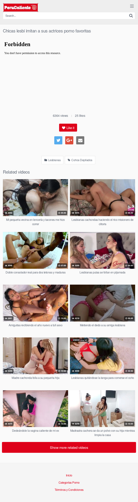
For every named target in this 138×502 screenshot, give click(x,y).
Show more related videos (69, 447)
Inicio (69, 475)
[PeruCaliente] (20, 7)
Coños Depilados (81, 160)
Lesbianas (54, 160)
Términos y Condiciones (69, 490)
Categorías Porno (69, 482)
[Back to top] (132, 494)
